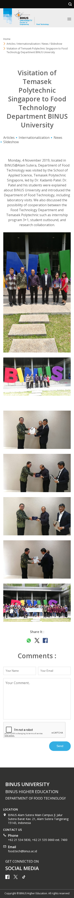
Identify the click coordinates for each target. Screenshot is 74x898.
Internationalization (34, 137)
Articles (9, 137)
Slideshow (11, 142)
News (58, 137)
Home (6, 39)
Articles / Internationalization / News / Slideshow (34, 44)
